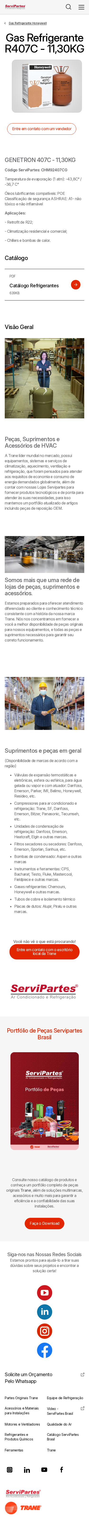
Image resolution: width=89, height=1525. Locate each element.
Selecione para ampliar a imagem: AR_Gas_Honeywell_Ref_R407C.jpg (47, 86)
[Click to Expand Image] (44, 378)
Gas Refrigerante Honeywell (28, 23)
